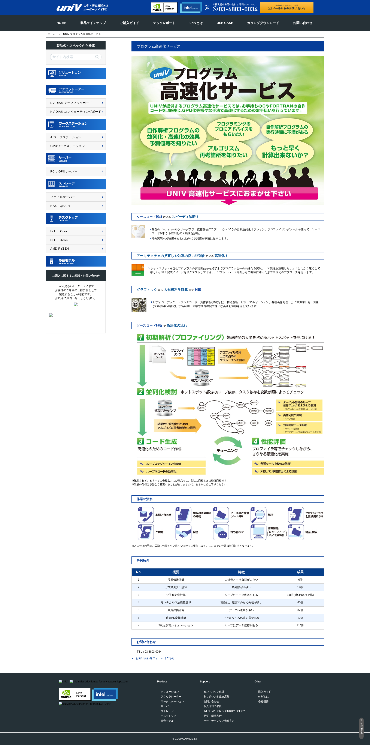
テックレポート (164, 23)
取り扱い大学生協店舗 (216, 696)
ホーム (51, 34)
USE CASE (225, 23)
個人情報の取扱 (213, 706)
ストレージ (167, 711)
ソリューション (170, 691)
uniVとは (196, 23)
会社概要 (263, 701)
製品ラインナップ (93, 23)
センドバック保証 (214, 691)
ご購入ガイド (129, 23)
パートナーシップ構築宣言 (219, 720)
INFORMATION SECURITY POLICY (224, 711)
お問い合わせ (302, 23)
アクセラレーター (171, 696)
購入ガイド (264, 691)
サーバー (166, 706)
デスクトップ (168, 715)
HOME (61, 23)
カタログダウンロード (263, 23)
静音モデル (167, 720)
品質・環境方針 (213, 715)
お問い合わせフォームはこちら (155, 658)
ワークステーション (172, 701)
